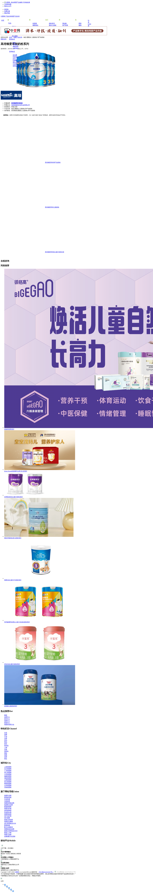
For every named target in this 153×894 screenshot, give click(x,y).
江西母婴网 (7, 780)
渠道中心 (7, 722)
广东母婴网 (7, 770)
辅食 (14, 42)
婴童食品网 (7, 797)
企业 (5, 732)
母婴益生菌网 (8, 821)
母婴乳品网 (7, 795)
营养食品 (12, 51)
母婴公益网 (7, 834)
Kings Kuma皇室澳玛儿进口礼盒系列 (15, 471)
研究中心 (7, 719)
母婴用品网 (7, 814)
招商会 (6, 751)
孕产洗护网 (7, 816)
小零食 (15, 44)
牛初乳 (15, 64)
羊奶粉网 (7, 801)
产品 (5, 736)
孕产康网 (7, 818)
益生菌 (15, 55)
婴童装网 (7, 825)
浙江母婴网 (7, 772)
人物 (5, 747)
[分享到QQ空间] (7, 886)
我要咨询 (3, 39)
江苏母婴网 (7, 774)
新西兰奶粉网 (8, 819)
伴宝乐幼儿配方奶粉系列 (12, 664)
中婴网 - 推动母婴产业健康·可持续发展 (18, 2)
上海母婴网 (7, 767)
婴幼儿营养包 (17, 62)
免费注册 (7, 11)
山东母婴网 (7, 785)
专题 (5, 738)
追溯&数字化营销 (9, 836)
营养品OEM (16, 66)
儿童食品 (15, 48)
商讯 (5, 742)
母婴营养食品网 (9, 803)
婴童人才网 (7, 832)
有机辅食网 (7, 810)
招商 (5, 755)
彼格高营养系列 (9, 429)
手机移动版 (7, 4)
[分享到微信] (5, 885)
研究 (5, 744)
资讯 (5, 740)
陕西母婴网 (7, 783)
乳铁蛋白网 (7, 812)
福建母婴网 (7, 776)
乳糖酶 (15, 60)
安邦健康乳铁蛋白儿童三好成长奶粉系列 (17, 622)
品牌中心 (7, 717)
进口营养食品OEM (10, 823)
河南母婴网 (7, 787)
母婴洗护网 (7, 808)
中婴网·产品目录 (6, 16)
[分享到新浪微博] (9, 888)
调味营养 (15, 46)
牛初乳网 (7, 799)
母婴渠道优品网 (9, 829)
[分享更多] (13, 891)
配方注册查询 (8, 827)
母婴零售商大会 (9, 724)
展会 (5, 758)
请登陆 (6, 9)
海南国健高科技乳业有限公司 (20, 105)
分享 (2, 881)
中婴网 (17, 872)
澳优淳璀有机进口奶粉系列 (12, 538)
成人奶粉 (15, 36)
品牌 (5, 734)
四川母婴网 (7, 781)
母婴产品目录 (15, 16)
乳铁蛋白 (15, 57)
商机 (5, 753)
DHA (14, 58)
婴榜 (5, 715)
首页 (10, 37)
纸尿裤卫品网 (8, 805)
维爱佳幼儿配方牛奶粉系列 (12, 580)
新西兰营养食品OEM (10, 831)
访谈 (5, 749)
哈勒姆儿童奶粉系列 (10, 706)
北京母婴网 (7, 768)
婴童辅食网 (7, 806)
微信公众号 (7, 6)
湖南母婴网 (7, 778)
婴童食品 (12, 39)
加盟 (5, 757)
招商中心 (7, 721)
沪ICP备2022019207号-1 (46, 872)
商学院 (6, 745)
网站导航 (7, 13)
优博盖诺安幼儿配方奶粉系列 (13, 497)
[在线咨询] (11, 889)
